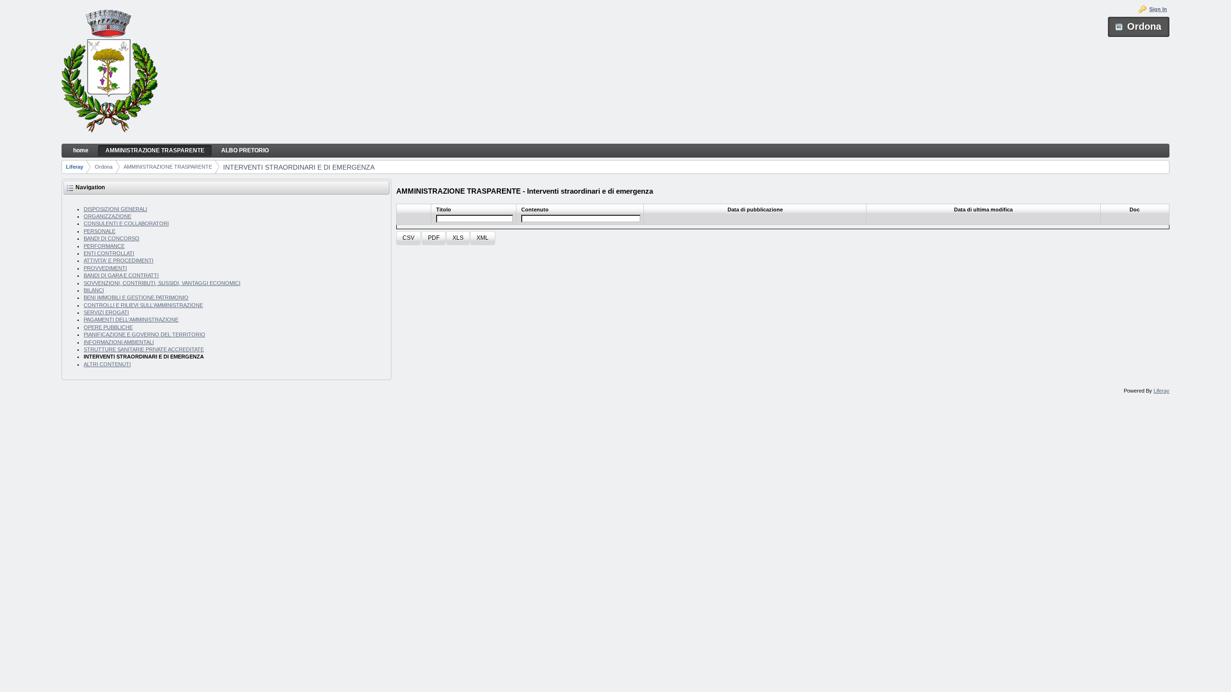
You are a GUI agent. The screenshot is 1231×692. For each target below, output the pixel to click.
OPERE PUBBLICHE (108, 327)
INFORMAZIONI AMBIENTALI (119, 342)
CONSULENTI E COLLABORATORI (126, 223)
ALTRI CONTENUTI (107, 364)
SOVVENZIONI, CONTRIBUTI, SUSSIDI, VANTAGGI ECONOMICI (162, 283)
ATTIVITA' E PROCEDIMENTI (118, 260)
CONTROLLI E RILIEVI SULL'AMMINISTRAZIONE (143, 305)
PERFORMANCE (104, 246)
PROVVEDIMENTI (105, 268)
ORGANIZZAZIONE (107, 216)
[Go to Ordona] (110, 72)
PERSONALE (99, 231)
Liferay (74, 167)
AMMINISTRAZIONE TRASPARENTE (168, 167)
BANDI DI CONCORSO (111, 238)
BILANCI (94, 290)
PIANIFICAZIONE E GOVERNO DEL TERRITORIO (144, 334)
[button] (408, 238)
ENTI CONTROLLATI (109, 253)
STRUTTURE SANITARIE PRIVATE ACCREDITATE (144, 349)
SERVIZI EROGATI (106, 312)
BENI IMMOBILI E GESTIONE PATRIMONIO (136, 297)
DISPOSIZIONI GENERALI (115, 209)
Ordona (104, 167)
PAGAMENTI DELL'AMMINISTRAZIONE (131, 319)
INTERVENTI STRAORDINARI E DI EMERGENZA (299, 167)
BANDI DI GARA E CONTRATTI (121, 275)
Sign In (1158, 9)
